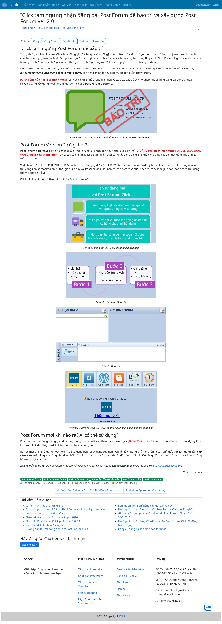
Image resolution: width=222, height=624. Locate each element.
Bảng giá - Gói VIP (128, 576)
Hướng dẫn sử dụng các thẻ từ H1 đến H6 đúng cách (89, 490)
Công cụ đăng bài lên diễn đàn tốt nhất (142, 529)
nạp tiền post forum (31, 479)
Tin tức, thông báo (47, 28)
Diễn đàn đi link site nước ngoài (45, 525)
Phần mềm (28, 5)
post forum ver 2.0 (132, 479)
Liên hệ (127, 5)
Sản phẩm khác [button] (47, 5)
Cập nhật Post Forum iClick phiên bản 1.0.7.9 (53, 521)
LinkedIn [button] (98, 41)
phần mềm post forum (55, 479)
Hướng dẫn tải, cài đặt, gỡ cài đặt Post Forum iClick (57, 529)
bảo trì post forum (153, 479)
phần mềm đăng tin (78, 479)
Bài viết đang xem (73, 28)
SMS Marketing (87, 593)
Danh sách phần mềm (130, 569)
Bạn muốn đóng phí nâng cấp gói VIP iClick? (145, 505)
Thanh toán (80, 5)
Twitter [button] (83, 41)
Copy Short (51, 41)
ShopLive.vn (124, 595)
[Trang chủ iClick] (4, 4)
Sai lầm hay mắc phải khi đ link (44, 505)
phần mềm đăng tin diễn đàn (106, 479)
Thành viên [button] (111, 5)
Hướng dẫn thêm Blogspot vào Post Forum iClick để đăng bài (155, 509)
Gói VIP (66, 5)
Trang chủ (26, 28)
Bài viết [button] (95, 5)
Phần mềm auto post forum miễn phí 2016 (52, 517)
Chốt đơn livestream (90, 576)
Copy (36, 41)
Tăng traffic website (90, 569)
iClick (122, 616)
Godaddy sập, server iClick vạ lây (145, 490)
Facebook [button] (69, 41)
